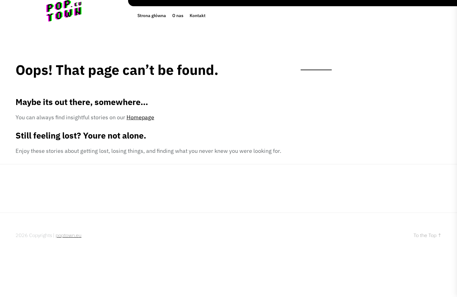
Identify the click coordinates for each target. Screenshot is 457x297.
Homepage (140, 117)
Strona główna (151, 15)
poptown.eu (68, 235)
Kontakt (197, 15)
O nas (177, 15)
